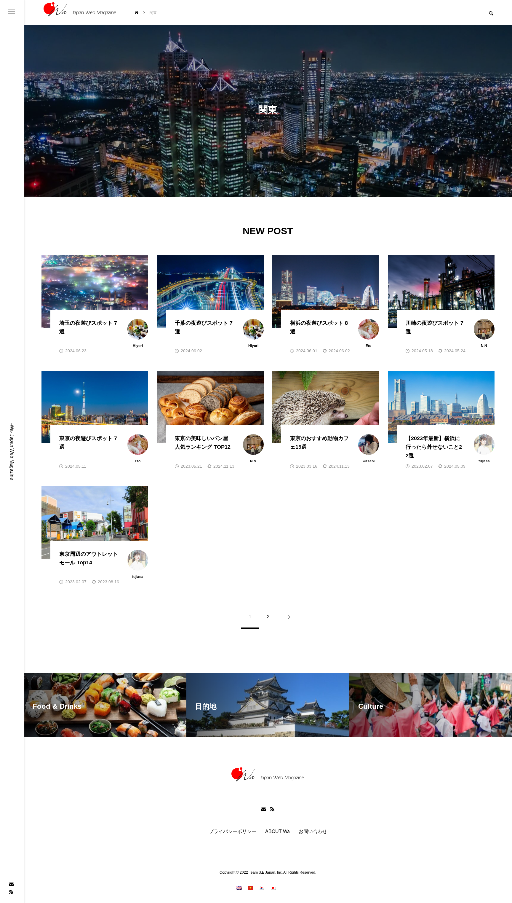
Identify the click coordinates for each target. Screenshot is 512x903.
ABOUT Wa (277, 831)
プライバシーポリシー (232, 831)
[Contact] (11, 884)
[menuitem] (239, 888)
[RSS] (11, 891)
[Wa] (80, 12)
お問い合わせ (313, 831)
